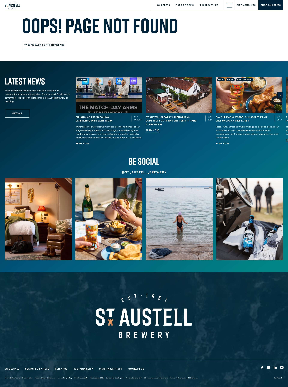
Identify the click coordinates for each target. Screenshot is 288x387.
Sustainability (83, 369)
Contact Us (136, 369)
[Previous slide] (80, 95)
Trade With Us (209, 5)
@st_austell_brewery (144, 172)
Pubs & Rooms (185, 5)
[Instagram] (268, 367)
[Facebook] (261, 367)
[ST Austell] (13, 5)
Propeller (280, 378)
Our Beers (163, 5)
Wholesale (12, 369)
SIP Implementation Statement (156, 378)
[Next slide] (280, 95)
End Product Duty (81, 378)
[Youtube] (281, 367)
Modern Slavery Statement (45, 378)
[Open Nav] (229, 5)
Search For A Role (37, 369)
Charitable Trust (110, 369)
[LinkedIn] (275, 367)
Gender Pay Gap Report (114, 378)
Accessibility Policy (65, 378)
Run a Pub (61, 369)
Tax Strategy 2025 (97, 378)
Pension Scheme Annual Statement (183, 378)
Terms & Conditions (12, 378)
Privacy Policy (27, 378)
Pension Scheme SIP (133, 378)
